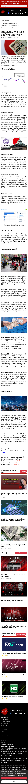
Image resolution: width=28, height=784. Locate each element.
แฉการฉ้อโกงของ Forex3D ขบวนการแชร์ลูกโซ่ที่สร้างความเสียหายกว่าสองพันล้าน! (14, 494)
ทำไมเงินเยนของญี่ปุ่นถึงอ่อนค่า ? (9, 23)
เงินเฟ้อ (5, 115)
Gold (3, 733)
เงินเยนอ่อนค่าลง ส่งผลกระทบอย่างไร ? (10, 25)
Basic (3, 727)
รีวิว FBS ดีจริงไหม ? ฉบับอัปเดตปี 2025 (12, 697)
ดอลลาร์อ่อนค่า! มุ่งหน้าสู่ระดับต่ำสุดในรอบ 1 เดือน (13, 545)
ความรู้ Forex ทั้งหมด (21, 553)
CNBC (11, 450)
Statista (22, 225)
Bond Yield (21, 177)
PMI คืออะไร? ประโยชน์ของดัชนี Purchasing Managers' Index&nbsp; (13, 626)
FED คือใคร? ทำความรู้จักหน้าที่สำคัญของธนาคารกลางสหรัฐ (12, 601)
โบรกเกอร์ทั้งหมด (21, 634)
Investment (4, 736)
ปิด (14, 781)
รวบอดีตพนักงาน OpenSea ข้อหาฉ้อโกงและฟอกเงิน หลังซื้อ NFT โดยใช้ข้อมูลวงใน (13, 519)
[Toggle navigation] (26, 12)
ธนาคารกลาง (9, 121)
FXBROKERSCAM (15, 464)
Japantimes (7, 450)
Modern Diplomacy (18, 450)
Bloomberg (14, 449)
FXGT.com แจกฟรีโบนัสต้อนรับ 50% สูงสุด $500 (14, 653)
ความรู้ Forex (4, 725)
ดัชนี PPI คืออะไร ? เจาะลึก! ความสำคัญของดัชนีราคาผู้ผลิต (13, 575)
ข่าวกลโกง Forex (5, 719)
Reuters (20, 449)
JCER (24, 450)
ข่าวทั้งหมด (23, 471)
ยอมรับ (14, 778)
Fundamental (4, 729)
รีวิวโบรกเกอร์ (4, 723)
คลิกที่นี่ (21, 459)
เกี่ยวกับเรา (3, 742)
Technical (3, 731)
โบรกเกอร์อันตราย (5, 721)
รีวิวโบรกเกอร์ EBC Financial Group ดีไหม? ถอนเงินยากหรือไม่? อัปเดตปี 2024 (13, 675)
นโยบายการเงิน (17, 117)
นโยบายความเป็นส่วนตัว (18, 775)
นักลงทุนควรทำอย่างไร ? (7, 28)
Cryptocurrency (5, 735)
